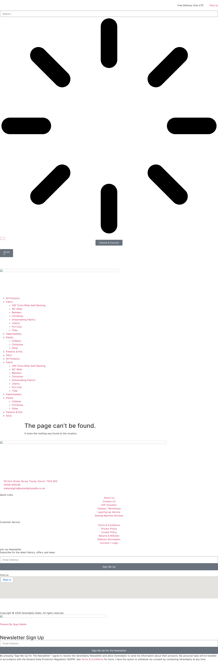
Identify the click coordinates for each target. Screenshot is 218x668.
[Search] (2, 238)
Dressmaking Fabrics (23, 319)
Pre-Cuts (17, 326)
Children (16, 340)
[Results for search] (109, 126)
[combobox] (109, 14)
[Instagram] (12, 606)
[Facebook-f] (3, 606)
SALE (9, 355)
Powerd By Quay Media (13, 624)
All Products (13, 298)
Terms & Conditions (92, 659)
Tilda (14, 330)
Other (15, 348)
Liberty (16, 323)
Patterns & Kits (14, 351)
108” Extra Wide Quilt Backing (28, 305)
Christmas (17, 316)
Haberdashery (14, 333)
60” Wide (17, 308)
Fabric (9, 301)
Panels (9, 337)
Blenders (17, 312)
